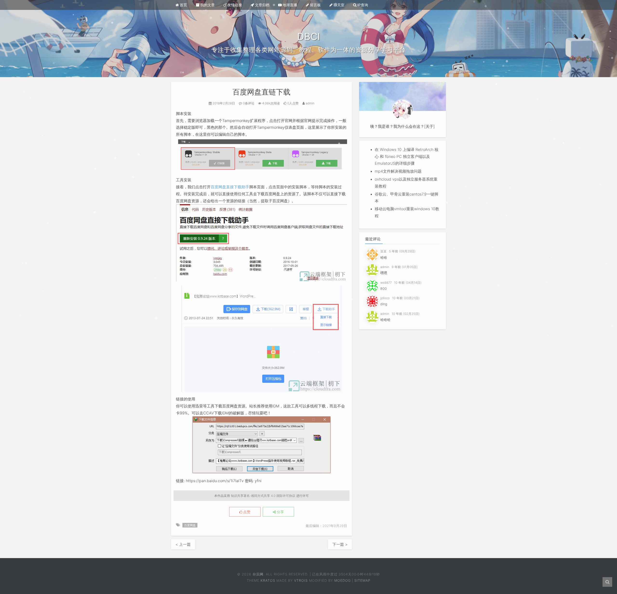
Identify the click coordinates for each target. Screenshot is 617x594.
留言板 (315, 5)
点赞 (246, 512)
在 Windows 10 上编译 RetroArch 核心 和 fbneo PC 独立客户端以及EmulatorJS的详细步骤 (406, 156)
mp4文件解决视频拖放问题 (398, 171)
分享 (280, 512)
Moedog (342, 580)
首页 (183, 5)
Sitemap (362, 580)
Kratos (268, 580)
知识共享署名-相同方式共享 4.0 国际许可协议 (263, 496)
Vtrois (301, 580)
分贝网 (258, 574)
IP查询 (362, 5)
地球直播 (289, 5)
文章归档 (261, 5)
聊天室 (338, 5)
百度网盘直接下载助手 (230, 186)
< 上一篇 (183, 544)
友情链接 (234, 5)
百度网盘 (190, 525)
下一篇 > (340, 544)
